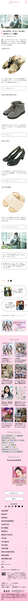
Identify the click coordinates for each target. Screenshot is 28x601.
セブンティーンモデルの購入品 (9, 445)
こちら (8, 579)
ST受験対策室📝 (19, 435)
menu (26, 3)
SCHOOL (4, 518)
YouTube (4, 545)
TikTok (3, 538)
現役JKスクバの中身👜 (19, 440)
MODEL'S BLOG (6, 535)
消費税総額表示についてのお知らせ (19, 587)
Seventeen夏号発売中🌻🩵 (8, 435)
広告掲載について (4, 583)
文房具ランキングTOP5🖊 (7, 442)
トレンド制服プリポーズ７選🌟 (9, 447)
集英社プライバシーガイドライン (7, 585)
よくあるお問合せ (14, 583)
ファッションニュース (21, 315)
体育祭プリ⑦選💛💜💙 (7, 440)
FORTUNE (4, 548)
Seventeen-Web (5, 315)
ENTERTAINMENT (7, 521)
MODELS (4, 531)
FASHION (12, 315)
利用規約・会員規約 (5, 587)
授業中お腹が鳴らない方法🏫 (8, 438)
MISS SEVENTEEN (7, 552)
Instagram (5, 542)
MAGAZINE (5, 555)
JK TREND (4, 528)
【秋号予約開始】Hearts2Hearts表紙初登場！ (12, 451)
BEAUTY (4, 514)
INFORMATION (6, 559)
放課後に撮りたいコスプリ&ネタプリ (10, 449)
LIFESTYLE (5, 524)
